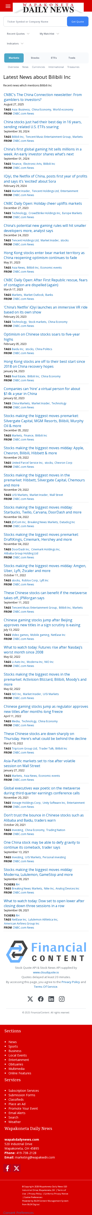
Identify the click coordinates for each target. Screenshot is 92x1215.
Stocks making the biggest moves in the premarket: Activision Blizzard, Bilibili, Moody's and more (45, 679)
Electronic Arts (32, 164)
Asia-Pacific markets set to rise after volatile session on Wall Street (39, 763)
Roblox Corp (30, 580)
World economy (63, 109)
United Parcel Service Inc (27, 463)
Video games (20, 635)
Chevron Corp (63, 463)
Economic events (51, 267)
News (25, 67)
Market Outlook (34, 295)
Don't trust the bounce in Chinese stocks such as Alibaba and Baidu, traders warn (44, 818)
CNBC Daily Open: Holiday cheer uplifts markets (43, 203)
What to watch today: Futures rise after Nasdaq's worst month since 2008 (43, 650)
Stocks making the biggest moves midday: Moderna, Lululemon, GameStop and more (38, 872)
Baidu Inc (17, 349)
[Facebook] (40, 999)
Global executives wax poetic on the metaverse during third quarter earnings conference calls (42, 790)
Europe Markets (72, 213)
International (56, 67)
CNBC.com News (23, 113)
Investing (17, 830)
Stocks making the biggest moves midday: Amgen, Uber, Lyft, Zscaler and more (45, 568)
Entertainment (69, 191)
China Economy (41, 109)
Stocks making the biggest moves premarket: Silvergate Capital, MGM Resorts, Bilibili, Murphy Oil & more (44, 420)
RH (17, 884)
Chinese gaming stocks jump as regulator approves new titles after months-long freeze (46, 709)
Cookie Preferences (33, 1197)
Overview (13, 67)
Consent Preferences (18, 1213)
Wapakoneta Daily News (51, 1186)
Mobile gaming (39, 635)
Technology (19, 213)
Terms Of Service (45, 987)
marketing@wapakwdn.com (35, 1157)
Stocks (35, 57)
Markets (14, 57)
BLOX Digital (33, 1204)
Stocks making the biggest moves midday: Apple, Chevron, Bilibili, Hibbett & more (44, 450)
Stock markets (37, 322)
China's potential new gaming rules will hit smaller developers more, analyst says (45, 228)
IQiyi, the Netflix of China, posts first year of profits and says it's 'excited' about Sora (45, 179)
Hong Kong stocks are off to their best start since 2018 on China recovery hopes (44, 364)
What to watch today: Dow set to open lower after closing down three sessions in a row (44, 903)
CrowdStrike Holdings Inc (44, 213)
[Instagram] (61, 999)
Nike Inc (49, 888)
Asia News (18, 267)
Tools (71, 57)
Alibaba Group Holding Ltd (21, 553)
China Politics (43, 349)
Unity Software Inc (54, 803)
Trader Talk (46, 748)
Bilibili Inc (18, 137)
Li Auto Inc (18, 662)
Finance (16, 164)
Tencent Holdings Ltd (45, 191)
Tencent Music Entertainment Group (48, 137)
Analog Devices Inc (67, 888)
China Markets (21, 403)
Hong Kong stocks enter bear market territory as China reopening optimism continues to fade (44, 255)
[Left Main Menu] (8, 6)
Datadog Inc (67, 522)
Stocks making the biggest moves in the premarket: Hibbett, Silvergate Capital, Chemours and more (44, 480)
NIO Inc (49, 662)
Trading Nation (55, 830)
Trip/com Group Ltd (24, 748)
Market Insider (21, 191)
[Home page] (48, 7)
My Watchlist (47, 33)
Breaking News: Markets (43, 522)
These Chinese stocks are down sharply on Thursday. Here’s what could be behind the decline (45, 736)
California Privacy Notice (56, 1193)
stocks (65, 240)
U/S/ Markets (20, 495)
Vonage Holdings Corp (26, 803)
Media (16, 721)
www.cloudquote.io (46, 972)
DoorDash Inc (20, 549)
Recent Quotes (16, 33)
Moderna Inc (35, 662)
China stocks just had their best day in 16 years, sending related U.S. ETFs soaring (43, 124)
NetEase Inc (58, 635)
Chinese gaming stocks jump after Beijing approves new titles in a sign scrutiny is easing (42, 622)
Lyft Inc (44, 580)
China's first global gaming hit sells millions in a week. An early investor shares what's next (43, 152)
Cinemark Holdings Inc (45, 549)
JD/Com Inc (19, 522)
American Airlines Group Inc (21, 923)
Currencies (38, 67)
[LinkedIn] (51, 999)
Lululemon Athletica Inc (42, 919)
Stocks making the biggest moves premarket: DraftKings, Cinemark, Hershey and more (41, 537)
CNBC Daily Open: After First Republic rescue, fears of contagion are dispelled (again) (46, 282)
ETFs (54, 57)
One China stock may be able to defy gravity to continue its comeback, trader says (42, 845)
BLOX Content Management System (51, 1200)
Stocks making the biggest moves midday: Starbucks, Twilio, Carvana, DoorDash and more (43, 510)
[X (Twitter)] (30, 999)
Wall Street (56, 495)
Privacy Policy (71, 982)
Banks (49, 295)
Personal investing (54, 857)
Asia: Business (21, 109)
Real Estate (18, 376)
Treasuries (73, 67)
